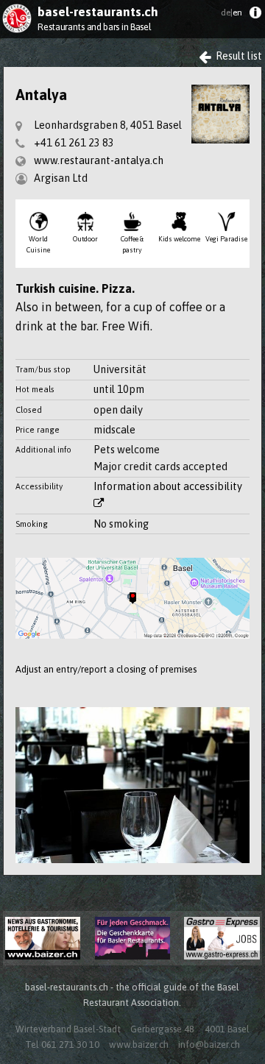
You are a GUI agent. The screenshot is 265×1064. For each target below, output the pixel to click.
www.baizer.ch (139, 1044)
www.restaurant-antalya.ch (98, 160)
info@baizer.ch (209, 1044)
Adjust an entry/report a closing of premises (106, 669)
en (231, 12)
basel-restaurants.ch (98, 11)
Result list (237, 56)
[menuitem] (255, 15)
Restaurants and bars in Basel (94, 26)
